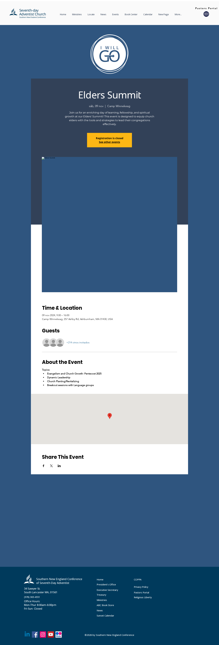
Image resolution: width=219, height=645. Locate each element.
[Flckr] (58, 634)
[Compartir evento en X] (51, 466)
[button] (91, 14)
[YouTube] (51, 634)
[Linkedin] (27, 634)
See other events (109, 142)
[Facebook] (35, 634)
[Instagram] (43, 634)
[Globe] (206, 14)
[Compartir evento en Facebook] (43, 466)
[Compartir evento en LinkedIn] (59, 466)
